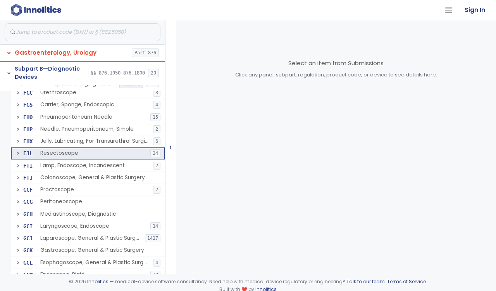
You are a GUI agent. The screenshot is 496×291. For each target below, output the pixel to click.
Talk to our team (365, 281)
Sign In (475, 9)
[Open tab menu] (448, 10)
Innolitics (97, 281)
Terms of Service (406, 281)
